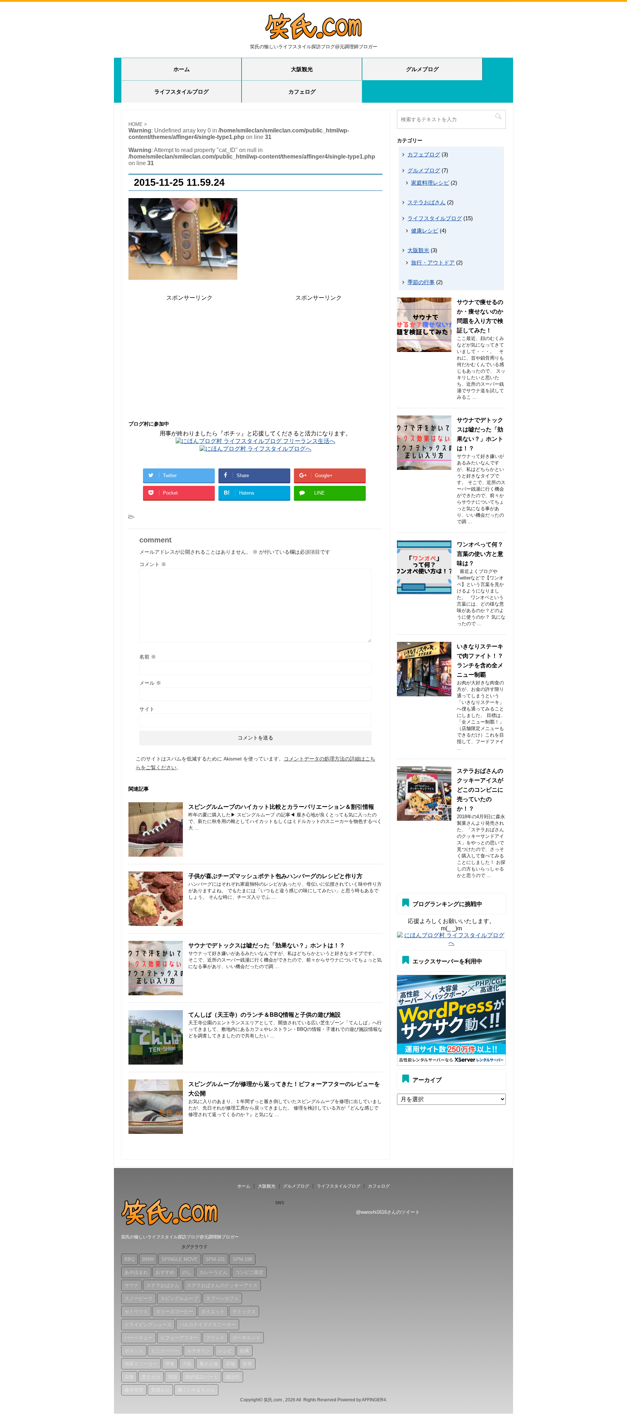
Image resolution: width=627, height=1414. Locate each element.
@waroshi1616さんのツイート (388, 1212)
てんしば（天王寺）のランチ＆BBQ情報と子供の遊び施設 (264, 1015)
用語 (172, 1377)
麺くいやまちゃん (196, 1390)
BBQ (129, 1259)
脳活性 (233, 1377)
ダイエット (213, 1311)
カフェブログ (423, 154)
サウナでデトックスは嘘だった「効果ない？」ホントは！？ (266, 945)
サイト (147, 709)
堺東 (170, 1363)
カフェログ (302, 92)
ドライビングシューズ (148, 1324)
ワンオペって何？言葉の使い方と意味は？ (480, 553)
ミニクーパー (165, 1350)
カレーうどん (213, 1272)
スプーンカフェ (222, 1298)
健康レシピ (424, 231)
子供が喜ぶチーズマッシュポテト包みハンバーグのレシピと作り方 (275, 876)
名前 (147, 657)
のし (187, 1272)
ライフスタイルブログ (181, 92)
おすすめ (165, 1272)
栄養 (129, 1377)
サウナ (131, 1285)
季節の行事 (421, 282)
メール (150, 683)
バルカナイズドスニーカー (207, 1324)
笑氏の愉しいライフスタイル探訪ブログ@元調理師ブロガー (180, 1236)
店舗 (230, 1363)
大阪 (187, 1363)
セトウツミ (136, 1311)
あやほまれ (136, 1272)
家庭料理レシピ (430, 183)
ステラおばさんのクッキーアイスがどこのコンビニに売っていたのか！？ (480, 790)
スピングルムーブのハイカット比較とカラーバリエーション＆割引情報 (281, 807)
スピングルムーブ (179, 1298)
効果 (244, 1350)
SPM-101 (215, 1259)
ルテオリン (198, 1350)
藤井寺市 (133, 1390)
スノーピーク (138, 1298)
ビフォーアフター (179, 1337)
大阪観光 (302, 69)
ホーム (181, 69)
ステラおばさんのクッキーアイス (222, 1285)
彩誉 (247, 1363)
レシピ (225, 1350)
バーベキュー (138, 1337)
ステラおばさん (426, 202)
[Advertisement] (189, 352)
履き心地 (208, 1363)
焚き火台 (151, 1377)
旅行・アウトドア (433, 262)
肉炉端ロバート (201, 1377)
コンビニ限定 (249, 1272)
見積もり (160, 1390)
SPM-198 (242, 1259)
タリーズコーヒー (174, 1311)
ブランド (215, 1337)
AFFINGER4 (374, 1399)
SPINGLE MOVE (179, 1259)
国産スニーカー (140, 1363)
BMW (148, 1259)
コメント (152, 564)
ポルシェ (133, 1350)
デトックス (244, 1311)
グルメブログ (422, 69)
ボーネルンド (246, 1337)
